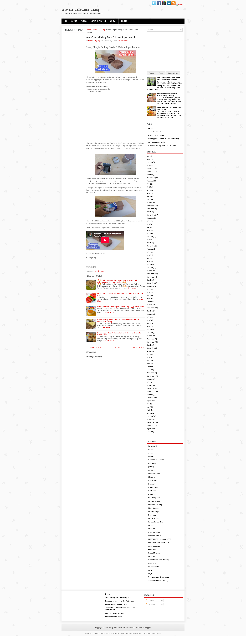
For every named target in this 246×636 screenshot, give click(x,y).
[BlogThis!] (89, 267)
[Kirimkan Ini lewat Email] (87, 267)
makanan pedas (154, 498)
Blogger (148, 628)
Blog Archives (173, 73)
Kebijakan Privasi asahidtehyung (117, 604)
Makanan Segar (154, 501)
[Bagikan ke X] (92, 267)
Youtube (74, 21)
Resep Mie (152, 549)
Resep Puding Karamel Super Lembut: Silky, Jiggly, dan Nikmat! (120, 307)
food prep (152, 463)
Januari (149, 165)
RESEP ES (151, 529)
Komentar (151, 604)
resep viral (152, 563)
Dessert (151, 456)
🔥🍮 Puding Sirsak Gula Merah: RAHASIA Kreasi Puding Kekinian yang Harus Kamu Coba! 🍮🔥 (118, 281)
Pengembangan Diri (155, 522)
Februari (150, 162)
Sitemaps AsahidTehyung (114, 613)
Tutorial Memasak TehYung (158, 580)
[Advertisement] (73, 93)
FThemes (95, 633)
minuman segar (154, 512)
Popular (152, 73)
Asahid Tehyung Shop (98, 21)
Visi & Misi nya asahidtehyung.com (118, 597)
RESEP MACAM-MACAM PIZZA (159, 539)
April (148, 159)
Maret (149, 196)
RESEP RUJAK (153, 556)
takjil (150, 574)
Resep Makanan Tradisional (158, 543)
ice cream (151, 470)
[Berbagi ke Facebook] (94, 267)
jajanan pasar (153, 487)
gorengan (151, 467)
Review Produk (153, 567)
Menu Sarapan (153, 508)
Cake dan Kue (153, 446)
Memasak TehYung (155, 505)
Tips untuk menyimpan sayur (158, 577)
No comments (123, 41)
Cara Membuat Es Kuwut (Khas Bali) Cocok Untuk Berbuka (168, 79)
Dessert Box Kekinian (156, 460)
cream (150, 453)
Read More (132, 288)
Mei (148, 156)
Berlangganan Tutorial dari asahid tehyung (163, 139)
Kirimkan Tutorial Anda (156, 142)
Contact (113, 21)
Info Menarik (152, 480)
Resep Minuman (154, 553)
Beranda (117, 347)
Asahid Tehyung (94, 41)
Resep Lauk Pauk (154, 536)
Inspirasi (151, 484)
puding (102, 30)
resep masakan (154, 546)
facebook (84, 21)
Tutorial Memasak (154, 132)
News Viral (152, 515)
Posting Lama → (138, 347)
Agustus (150, 181)
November (150, 172)
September (151, 178)
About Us (124, 21)
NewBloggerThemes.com (152, 633)
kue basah (152, 491)
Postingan (151, 600)
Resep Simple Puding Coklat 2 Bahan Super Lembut (110, 37)
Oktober (150, 175)
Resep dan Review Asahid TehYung (80, 10)
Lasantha (116, 633)
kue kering (152, 494)
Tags (161, 73)
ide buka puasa (154, 474)
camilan (95, 30)
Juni (148, 187)
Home (65, 21)
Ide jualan (151, 477)
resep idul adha (154, 532)
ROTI (150, 570)
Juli (148, 184)
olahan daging (153, 518)
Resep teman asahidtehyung (158, 560)
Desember (150, 168)
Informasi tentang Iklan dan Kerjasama (162, 146)
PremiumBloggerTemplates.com (131, 633)
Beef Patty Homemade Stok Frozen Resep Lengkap (167, 94)
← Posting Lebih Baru (94, 347)
